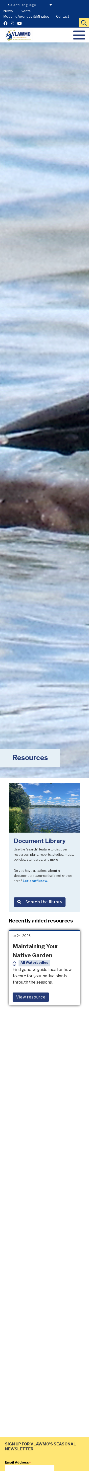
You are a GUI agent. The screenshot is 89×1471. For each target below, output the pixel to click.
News (8, 11)
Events (25, 11)
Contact (62, 16)
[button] (84, 23)
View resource (30, 997)
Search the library (43, 902)
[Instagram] (12, 23)
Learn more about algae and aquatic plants (41, 1443)
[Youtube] (19, 23)
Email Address (18, 1462)
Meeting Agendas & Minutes (26, 16)
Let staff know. (35, 881)
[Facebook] (5, 23)
